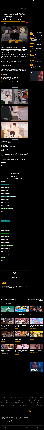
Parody (11, 50)
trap (24, 50)
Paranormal (7, 50)
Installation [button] (4, 162)
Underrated (23, 21)
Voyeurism (11, 52)
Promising (15, 21)
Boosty (16, 144)
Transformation (19, 50)
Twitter (33, 411)
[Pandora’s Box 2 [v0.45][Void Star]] (36, 309)
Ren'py (19, 21)
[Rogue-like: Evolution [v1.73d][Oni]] (7, 309)
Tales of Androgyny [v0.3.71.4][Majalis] (7, 351)
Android (12, 45)
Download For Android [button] (6, 193)
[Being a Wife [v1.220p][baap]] (36, 346)
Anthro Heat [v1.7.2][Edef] (35, 338)
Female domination (9, 47)
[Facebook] (11, 411)
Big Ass (20, 45)
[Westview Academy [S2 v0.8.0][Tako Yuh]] (7, 334)
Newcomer (3, 21)
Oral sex (2, 50)
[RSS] (25, 411)
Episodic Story (32, 64)
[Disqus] (14, 376)
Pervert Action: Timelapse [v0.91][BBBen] (36, 49)
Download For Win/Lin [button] (6, 187)
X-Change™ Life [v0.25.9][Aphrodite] (36, 53)
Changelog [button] (4, 165)
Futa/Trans (15, 47)
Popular (11, 21)
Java (1, 353)
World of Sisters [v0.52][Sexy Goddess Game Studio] (35, 40)
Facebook (14, 411)
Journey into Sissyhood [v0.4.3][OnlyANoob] (36, 57)
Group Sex (19, 47)
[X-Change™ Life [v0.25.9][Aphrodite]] (22, 321)
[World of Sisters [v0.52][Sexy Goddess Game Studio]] (22, 309)
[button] (39, 2)
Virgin (7, 52)
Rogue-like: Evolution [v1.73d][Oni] (36, 35)
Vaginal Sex (3, 52)
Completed (32, 339)
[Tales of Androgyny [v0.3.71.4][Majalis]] (7, 346)
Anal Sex (8, 45)
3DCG (5, 45)
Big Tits (23, 45)
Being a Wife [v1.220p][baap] (36, 350)
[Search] (42, 27)
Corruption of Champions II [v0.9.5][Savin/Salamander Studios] (21, 352)
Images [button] (3, 168)
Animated (15, 45)
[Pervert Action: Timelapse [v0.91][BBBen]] (7, 321)
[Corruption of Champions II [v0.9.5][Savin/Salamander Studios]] (22, 346)
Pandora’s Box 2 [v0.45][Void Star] (36, 44)
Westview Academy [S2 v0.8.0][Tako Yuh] (36, 62)
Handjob (23, 47)
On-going (7, 21)
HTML (31, 51)
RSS (27, 411)
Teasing (14, 50)
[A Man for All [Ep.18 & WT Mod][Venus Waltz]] (22, 334)
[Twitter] (30, 411)
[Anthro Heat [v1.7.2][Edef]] (36, 334)
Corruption (3, 47)
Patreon (12, 144)
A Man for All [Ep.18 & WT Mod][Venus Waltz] (36, 67)
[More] (24, 41)
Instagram (21, 411)
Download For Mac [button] (5, 190)
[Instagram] (18, 411)
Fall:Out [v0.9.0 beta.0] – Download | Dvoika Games (9, 299)
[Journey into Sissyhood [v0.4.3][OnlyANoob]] (36, 321)
